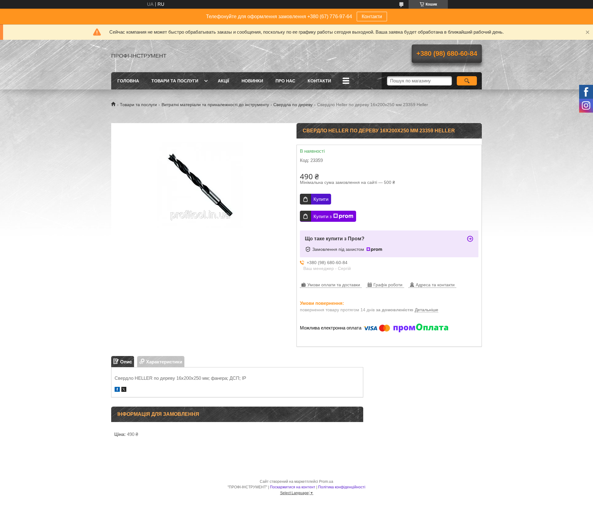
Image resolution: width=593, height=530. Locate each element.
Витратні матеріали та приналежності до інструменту (215, 104)
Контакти (372, 16)
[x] (123, 390)
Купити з (322, 216)
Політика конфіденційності (341, 487)
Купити (320, 199)
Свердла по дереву (293, 104)
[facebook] (117, 390)
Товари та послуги (174, 80)
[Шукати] (467, 80)
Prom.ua (326, 481)
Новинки (252, 80)
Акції (223, 80)
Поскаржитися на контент (292, 487)
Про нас (285, 80)
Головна (128, 80)
